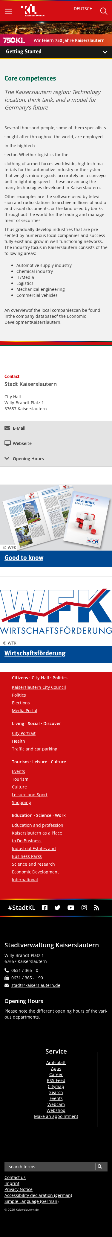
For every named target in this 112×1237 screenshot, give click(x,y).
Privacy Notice (18, 1189)
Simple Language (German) (31, 1201)
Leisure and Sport (29, 794)
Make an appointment (56, 1116)
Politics (19, 695)
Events (18, 771)
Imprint (11, 1183)
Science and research (33, 864)
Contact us (15, 1177)
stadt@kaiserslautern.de (35, 985)
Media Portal (24, 710)
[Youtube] (71, 908)
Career (56, 1074)
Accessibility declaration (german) (38, 1195)
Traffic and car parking (34, 749)
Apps (56, 1068)
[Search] (100, 1166)
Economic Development (35, 872)
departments (26, 1017)
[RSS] (96, 908)
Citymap (56, 1086)
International (25, 879)
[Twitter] (57, 908)
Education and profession (37, 825)
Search (56, 1092)
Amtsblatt (56, 1062)
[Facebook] (45, 908)
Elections (21, 703)
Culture (19, 787)
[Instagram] (84, 908)
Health (18, 741)
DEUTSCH (83, 8)
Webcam (56, 1104)
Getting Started (24, 51)
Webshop (56, 1110)
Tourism (20, 779)
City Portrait (24, 733)
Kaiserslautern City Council (39, 687)
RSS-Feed (56, 1080)
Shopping (21, 802)
